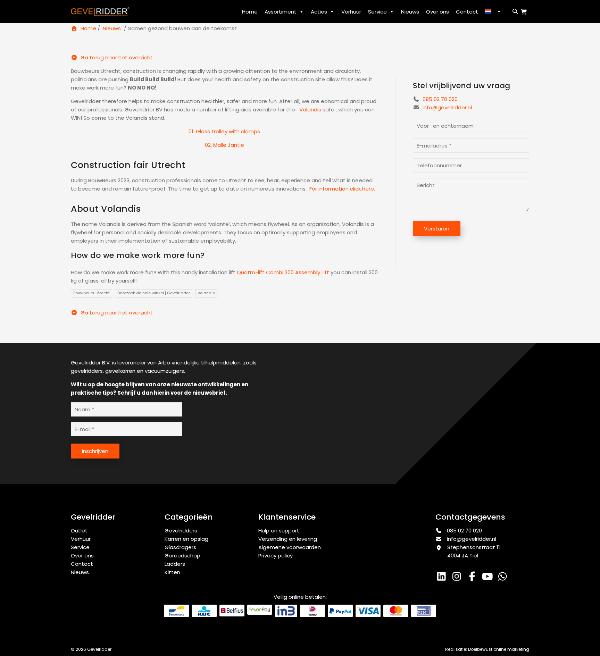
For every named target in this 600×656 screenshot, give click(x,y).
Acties (319, 11)
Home (250, 11)
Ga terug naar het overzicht (116, 57)
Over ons (437, 11)
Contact (467, 11)
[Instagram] (458, 578)
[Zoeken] (514, 11)
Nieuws (410, 11)
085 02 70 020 (439, 99)
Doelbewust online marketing (498, 649)
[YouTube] (489, 578)
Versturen (436, 228)
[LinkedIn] (443, 578)
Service (377, 11)
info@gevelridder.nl (447, 107)
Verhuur (351, 11)
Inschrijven (95, 451)
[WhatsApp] (503, 578)
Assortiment (281, 11)
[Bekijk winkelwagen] (525, 12)
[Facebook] (473, 578)
